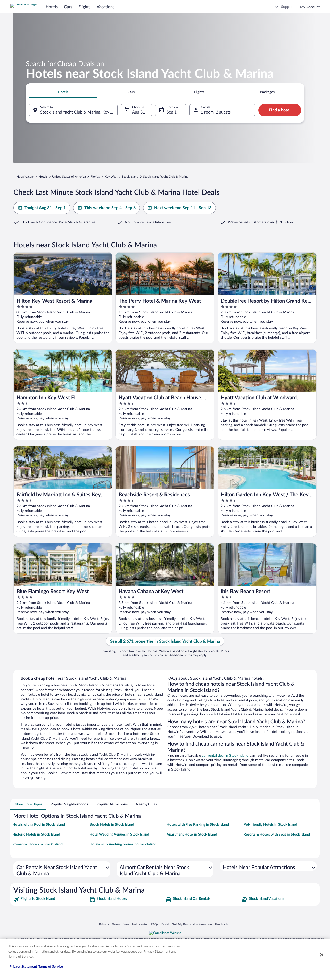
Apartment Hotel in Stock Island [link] (192, 834)
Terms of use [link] (120, 924)
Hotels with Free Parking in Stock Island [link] (198, 825)
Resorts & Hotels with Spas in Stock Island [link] (277, 834)
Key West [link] (111, 176)
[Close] (321, 955)
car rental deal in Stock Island (225, 755)
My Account (310, 7)
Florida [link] (95, 176)
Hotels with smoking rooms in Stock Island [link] (122, 844)
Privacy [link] (104, 924)
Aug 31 (138, 112)
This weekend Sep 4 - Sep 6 (110, 208)
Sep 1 (172, 112)
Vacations (105, 7)
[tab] (63, 92)
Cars (68, 7)
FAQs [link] (154, 924)
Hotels (52, 7)
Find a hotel (280, 110)
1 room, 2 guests (216, 112)
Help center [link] (140, 924)
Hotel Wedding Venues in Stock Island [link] (119, 834)
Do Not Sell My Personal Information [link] (186, 924)
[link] (50, 899)
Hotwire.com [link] (25, 176)
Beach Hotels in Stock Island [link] (111, 825)
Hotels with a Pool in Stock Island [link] (38, 825)
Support (287, 7)
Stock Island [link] (130, 176)
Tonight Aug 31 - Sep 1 (45, 208)
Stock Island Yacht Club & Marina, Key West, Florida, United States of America (79, 112)
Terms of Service (50, 966)
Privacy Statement (23, 966)
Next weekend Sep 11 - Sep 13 (182, 208)
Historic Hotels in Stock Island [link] (36, 834)
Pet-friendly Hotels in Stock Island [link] (270, 825)
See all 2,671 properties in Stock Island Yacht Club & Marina (165, 641)
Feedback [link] (221, 924)
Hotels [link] (43, 176)
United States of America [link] (69, 176)
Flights (84, 7)
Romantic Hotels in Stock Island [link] (37, 844)
